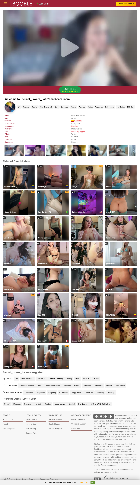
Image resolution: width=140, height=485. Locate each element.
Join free (69, 90)
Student (72, 404)
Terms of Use (31, 424)
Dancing (73, 107)
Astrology (82, 107)
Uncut (73, 131)
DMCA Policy (31, 428)
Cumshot (27, 404)
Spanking (100, 392)
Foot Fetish (121, 107)
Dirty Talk (130, 107)
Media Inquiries (9, 428)
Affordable (99, 385)
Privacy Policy (31, 419)
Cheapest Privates (27, 385)
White (77, 378)
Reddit (5, 424)
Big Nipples (81, 131)
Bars (57, 107)
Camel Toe (89, 392)
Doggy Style (76, 392)
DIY (19, 107)
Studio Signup (54, 424)
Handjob (38, 404)
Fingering (52, 392)
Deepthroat (29, 392)
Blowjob (109, 385)
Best (39, 385)
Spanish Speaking (56, 378)
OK (92, 482)
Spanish (74, 126)
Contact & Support (78, 423)
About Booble (8, 419)
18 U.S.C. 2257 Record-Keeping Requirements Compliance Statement (30, 479)
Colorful (96, 378)
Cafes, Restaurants (46, 107)
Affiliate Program (55, 428)
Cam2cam (87, 385)
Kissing (48, 404)
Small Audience (27, 378)
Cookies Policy (31, 433)
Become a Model (55, 419)
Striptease (41, 392)
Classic (34, 107)
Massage (17, 404)
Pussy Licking (59, 404)
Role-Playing (109, 107)
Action (90, 107)
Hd (16, 378)
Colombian (41, 378)
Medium (86, 378)
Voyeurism (99, 107)
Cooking (26, 107)
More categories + (100, 404)
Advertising (75, 428)
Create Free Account (126, 3)
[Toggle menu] (5, 3)
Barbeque (64, 107)
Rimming (110, 392)
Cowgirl (7, 404)
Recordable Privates (72, 385)
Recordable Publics (52, 385)
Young (69, 378)
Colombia (78, 120)
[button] (133, 151)
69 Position (63, 392)
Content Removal (78, 419)
